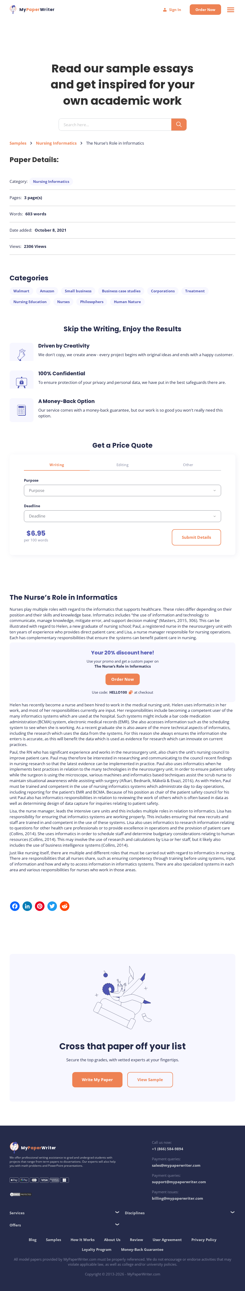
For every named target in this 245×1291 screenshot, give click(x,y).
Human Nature (127, 301)
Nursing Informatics (56, 143)
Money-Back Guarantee (142, 1249)
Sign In (175, 9)
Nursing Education (30, 301)
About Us (112, 1239)
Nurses (63, 301)
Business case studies (121, 291)
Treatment (195, 291)
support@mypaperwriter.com (179, 1181)
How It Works (83, 1239)
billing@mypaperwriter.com (177, 1198)
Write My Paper (97, 1079)
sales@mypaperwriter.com (176, 1165)
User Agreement (167, 1239)
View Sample (150, 1079)
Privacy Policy (204, 1239)
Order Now (205, 9)
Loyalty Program (96, 1249)
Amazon (47, 291)
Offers (15, 1225)
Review (136, 1239)
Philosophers (91, 301)
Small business (78, 291)
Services (17, 1212)
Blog (32, 1239)
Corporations (163, 291)
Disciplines (135, 1212)
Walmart (21, 291)
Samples (18, 143)
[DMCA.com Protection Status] (21, 1195)
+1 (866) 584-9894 (167, 1148)
